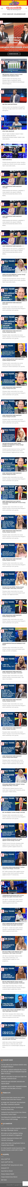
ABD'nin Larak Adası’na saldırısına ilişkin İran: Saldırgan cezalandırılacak (14, 1077)
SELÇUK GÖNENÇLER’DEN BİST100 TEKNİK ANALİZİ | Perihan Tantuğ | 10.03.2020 (12, 840)
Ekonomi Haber (8, 1060)
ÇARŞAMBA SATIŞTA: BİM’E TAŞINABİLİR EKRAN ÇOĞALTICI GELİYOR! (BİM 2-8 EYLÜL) (14, 1087)
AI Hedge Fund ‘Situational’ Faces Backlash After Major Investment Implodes (13, 1103)
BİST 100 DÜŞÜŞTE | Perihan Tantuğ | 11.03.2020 (13, 812)
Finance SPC (7, 1092)
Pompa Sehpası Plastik (7, 1174)
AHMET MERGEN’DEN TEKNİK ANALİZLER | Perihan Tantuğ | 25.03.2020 (12, 616)
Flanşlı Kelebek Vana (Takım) (9, 1177)
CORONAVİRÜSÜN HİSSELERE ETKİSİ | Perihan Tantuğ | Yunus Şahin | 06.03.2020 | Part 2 (13, 896)
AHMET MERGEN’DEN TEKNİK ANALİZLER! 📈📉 (13, 246)
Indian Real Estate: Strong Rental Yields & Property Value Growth (13, 1144)
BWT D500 (4, 1180)
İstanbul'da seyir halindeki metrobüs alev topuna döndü (13, 1082)
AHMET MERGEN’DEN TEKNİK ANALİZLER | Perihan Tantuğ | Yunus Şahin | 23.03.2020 (12, 672)
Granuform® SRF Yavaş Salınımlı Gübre (12, 1165)
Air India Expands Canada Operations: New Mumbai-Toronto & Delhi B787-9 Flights (13, 1149)
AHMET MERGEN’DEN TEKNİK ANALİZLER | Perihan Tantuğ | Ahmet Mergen (12, 756)
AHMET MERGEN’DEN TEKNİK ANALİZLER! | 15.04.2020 (12, 217)
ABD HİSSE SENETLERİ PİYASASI (9, 104)
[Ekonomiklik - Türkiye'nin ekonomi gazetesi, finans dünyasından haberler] (14, 8)
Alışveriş (6, 1154)
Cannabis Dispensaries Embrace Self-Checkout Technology (11, 1139)
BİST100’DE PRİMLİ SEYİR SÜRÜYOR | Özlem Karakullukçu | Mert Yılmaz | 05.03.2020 (12, 952)
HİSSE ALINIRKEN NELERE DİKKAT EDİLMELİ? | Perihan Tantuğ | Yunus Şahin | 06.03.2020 (13, 924)
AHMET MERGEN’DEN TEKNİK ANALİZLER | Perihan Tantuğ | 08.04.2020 (12, 331)
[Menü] (2, 8)
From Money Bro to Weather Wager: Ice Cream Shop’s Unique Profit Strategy (14, 1118)
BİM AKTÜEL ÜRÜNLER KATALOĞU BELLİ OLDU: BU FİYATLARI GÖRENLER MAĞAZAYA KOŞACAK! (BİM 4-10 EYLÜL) (14, 1071)
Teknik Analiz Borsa (7, 159)
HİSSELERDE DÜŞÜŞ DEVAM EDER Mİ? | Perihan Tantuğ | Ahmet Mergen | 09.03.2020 (13, 868)
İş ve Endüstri (7, 1123)
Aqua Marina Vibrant (7, 1171)
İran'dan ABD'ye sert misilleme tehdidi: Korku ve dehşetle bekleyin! (14, 1065)
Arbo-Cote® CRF (5, 1159)
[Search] (26, 8)
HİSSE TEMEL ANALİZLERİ (8, 131)
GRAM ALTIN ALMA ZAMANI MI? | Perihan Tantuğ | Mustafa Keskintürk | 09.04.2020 (13, 275)
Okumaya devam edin (14, 53)
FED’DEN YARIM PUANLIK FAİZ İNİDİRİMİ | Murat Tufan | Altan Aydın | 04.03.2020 (13, 1010)
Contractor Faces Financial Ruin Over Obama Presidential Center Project (13, 1113)
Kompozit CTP (5, 1168)
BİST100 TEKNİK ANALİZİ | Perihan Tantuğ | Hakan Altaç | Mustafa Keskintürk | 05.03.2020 (13, 982)
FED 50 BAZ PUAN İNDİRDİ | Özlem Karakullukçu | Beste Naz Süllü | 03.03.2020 (14, 1038)
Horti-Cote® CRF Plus (7, 1162)
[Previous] (2, 37)
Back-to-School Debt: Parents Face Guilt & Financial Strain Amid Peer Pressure (13, 1098)
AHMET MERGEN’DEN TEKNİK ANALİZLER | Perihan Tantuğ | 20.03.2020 (12, 700)
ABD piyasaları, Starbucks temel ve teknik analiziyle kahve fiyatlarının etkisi (12, 75)
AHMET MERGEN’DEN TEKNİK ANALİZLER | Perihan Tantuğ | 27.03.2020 (12, 559)
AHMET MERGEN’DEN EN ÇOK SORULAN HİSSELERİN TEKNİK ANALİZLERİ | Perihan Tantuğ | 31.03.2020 (13, 503)
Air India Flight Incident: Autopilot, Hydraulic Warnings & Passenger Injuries (14, 1129)
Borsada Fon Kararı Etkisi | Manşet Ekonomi (14, 40)
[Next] (25, 37)
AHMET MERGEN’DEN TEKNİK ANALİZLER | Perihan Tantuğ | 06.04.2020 (12, 388)
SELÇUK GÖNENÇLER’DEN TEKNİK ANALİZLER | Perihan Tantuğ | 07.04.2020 (13, 359)
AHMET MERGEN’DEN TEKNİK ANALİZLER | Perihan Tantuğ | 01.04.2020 (12, 473)
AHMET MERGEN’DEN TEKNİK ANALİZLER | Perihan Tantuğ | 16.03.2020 (12, 728)
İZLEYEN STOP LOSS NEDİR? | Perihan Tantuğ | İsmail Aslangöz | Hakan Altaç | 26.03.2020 (13, 587)
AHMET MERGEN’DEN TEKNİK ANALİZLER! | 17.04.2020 (12, 187)
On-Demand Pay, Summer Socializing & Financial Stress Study (12, 1108)
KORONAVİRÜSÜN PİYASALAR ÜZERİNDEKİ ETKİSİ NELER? (13, 644)
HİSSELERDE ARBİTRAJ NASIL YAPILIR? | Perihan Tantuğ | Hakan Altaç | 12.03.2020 (13, 785)
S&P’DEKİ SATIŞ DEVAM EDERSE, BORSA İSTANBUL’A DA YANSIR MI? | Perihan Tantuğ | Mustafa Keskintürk (13, 445)
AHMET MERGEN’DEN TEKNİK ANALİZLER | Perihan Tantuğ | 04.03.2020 (12, 416)
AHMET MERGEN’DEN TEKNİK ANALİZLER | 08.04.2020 (12, 303)
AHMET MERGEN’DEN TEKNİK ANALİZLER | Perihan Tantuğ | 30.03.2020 (12, 531)
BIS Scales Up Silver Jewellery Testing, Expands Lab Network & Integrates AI (12, 1134)
